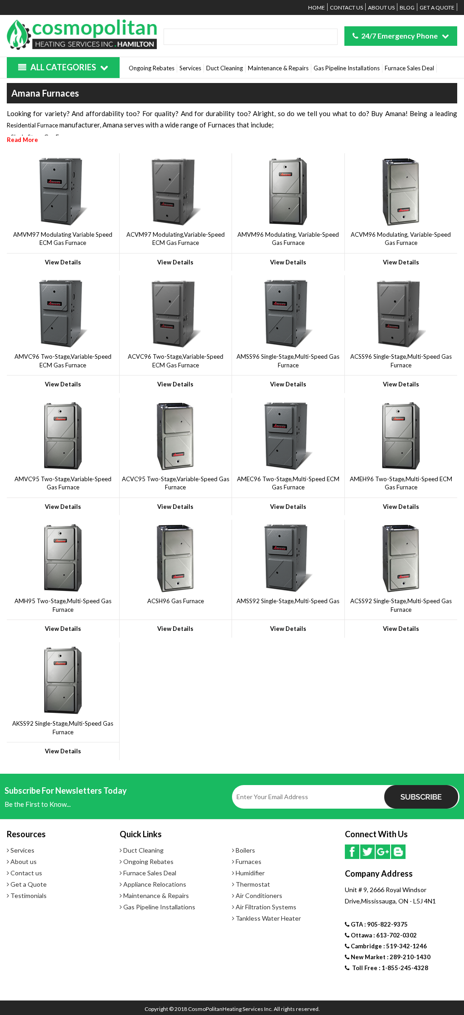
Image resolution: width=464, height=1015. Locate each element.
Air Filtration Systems (265, 907)
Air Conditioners (258, 895)
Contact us (346, 7)
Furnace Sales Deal (409, 68)
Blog (407, 7)
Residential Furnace (32, 125)
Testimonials (28, 895)
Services (190, 68)
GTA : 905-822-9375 (378, 924)
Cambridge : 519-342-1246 (388, 946)
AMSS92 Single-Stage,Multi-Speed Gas (288, 601)
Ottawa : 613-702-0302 (383, 935)
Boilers (244, 850)
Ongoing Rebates (151, 68)
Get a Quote (437, 7)
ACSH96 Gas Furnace (175, 601)
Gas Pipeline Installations (347, 68)
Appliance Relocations (154, 884)
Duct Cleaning (224, 68)
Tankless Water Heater (267, 918)
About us (381, 7)
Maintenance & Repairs (278, 68)
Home (316, 7)
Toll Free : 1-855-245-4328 (388, 967)
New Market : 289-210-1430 (389, 957)
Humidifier (249, 873)
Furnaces (247, 861)
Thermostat (252, 884)
